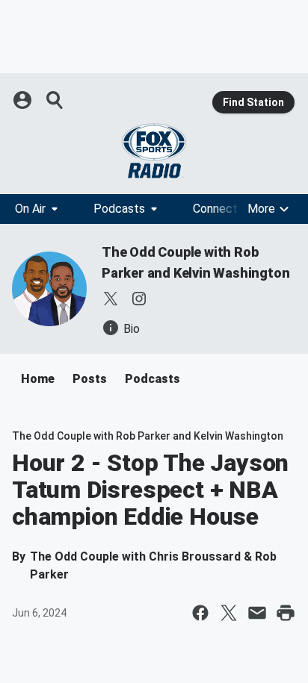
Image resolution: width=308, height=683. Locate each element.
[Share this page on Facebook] (200, 612)
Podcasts (119, 209)
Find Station (253, 102)
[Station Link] (154, 151)
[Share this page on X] (228, 612)
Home (38, 379)
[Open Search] (55, 100)
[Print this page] (285, 612)
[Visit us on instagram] (139, 299)
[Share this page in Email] (257, 612)
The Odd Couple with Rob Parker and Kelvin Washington (147, 436)
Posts (90, 379)
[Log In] (23, 100)
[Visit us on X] (111, 299)
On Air (30, 209)
